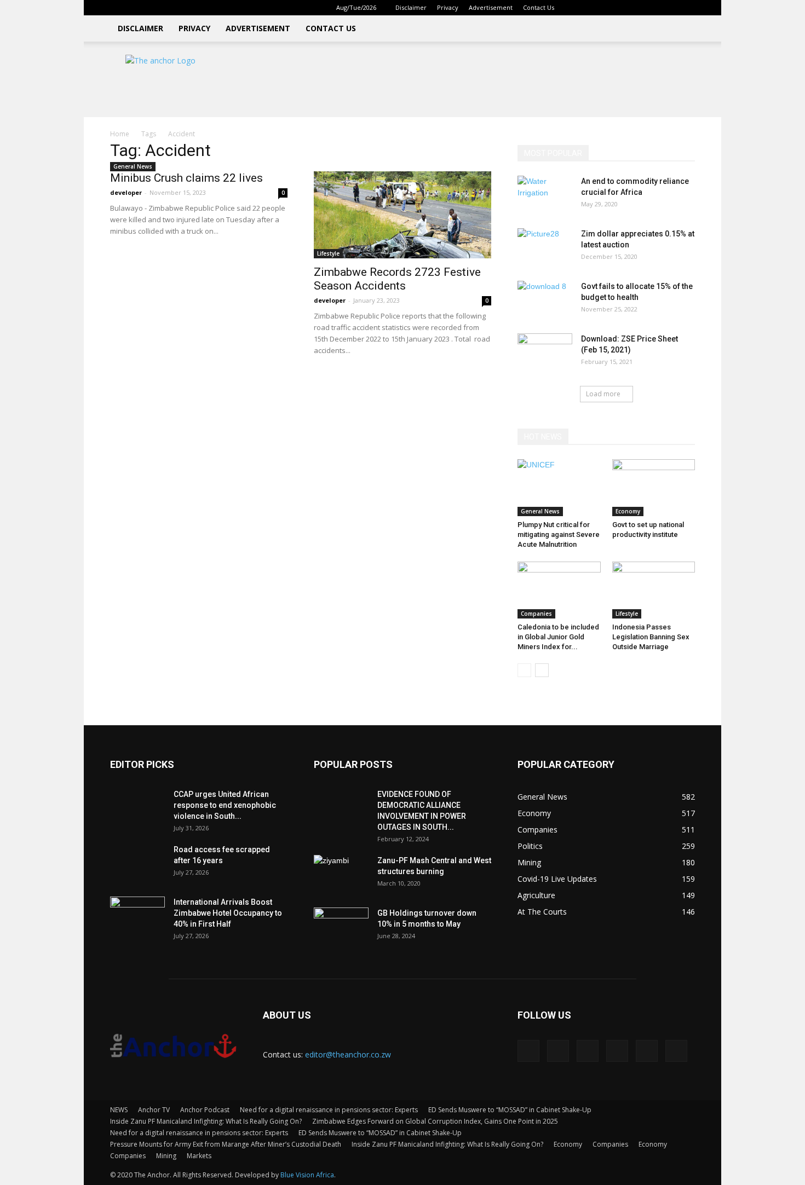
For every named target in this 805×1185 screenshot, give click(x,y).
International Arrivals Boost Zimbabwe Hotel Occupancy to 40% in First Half (228, 913)
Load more (603, 393)
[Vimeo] (668, 7)
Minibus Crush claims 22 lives (186, 177)
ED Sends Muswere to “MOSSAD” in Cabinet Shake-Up (509, 1109)
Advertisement (491, 7)
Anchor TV (154, 1109)
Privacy (447, 7)
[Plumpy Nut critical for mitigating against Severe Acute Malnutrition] (559, 487)
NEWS (119, 1109)
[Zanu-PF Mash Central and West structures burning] (341, 874)
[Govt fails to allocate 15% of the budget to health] (545, 300)
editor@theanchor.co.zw (348, 1054)
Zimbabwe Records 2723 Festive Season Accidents (397, 278)
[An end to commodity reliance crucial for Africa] (545, 195)
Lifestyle (328, 253)
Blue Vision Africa (307, 1175)
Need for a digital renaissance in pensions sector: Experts (329, 1109)
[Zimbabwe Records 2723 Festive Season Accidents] (402, 214)
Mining (166, 1155)
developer (126, 192)
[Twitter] (650, 7)
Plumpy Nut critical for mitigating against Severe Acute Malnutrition (559, 534)
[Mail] (632, 7)
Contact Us (538, 7)
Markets (199, 1155)
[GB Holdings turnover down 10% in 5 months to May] (341, 926)
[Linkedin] (614, 7)
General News (132, 166)
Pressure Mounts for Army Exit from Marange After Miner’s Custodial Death (225, 1144)
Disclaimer (411, 7)
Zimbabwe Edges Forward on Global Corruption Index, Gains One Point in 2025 (435, 1121)
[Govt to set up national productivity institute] (653, 487)
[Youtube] (687, 7)
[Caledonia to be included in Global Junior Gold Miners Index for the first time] (559, 590)
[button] (580, 7)
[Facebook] (596, 7)
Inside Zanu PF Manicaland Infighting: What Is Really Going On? (206, 1121)
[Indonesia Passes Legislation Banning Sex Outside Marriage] (653, 590)
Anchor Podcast (204, 1109)
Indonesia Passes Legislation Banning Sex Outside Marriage (650, 637)
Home (119, 133)
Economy (628, 511)
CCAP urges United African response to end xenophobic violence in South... (225, 805)
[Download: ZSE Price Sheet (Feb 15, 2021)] (545, 352)
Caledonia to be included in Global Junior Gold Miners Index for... (558, 637)
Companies (536, 613)
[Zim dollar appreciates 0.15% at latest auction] (545, 247)
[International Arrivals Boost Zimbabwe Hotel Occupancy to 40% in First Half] (137, 916)
